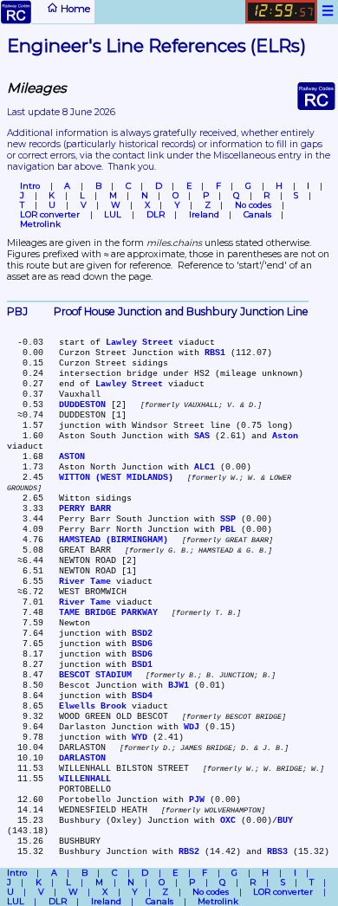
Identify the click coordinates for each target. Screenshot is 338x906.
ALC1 (204, 467)
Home (74, 9)
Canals (257, 214)
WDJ (191, 727)
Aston (285, 435)
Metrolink (40, 224)
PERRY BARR (85, 508)
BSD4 (142, 695)
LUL (112, 214)
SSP (228, 519)
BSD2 (142, 633)
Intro (30, 186)
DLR (155, 214)
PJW (197, 799)
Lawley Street (139, 342)
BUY (285, 820)
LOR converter (50, 214)
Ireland (204, 214)
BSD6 (142, 643)
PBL (228, 529)
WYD (139, 737)
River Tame (85, 581)
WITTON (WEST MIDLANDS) (116, 477)
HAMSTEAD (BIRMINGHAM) (113, 539)
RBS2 (189, 851)
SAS (202, 435)
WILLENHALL (85, 778)
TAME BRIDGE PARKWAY (108, 612)
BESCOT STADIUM (95, 675)
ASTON (72, 456)
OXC (228, 820)
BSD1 (142, 664)
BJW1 (178, 685)
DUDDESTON (82, 404)
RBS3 (277, 851)
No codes (253, 205)
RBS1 (215, 352)
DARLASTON (82, 758)
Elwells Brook (93, 706)
